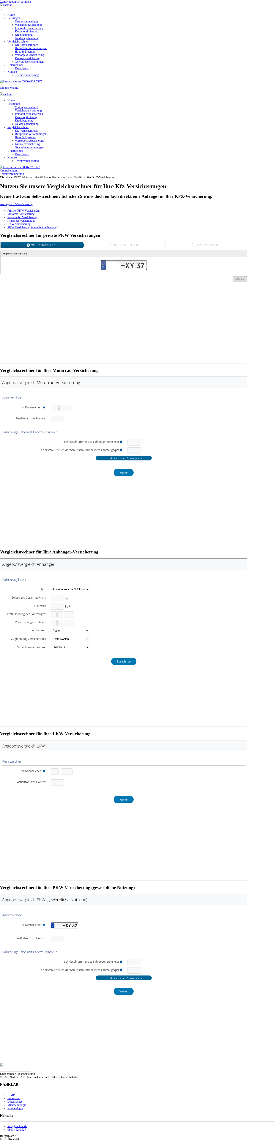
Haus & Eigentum (25, 51)
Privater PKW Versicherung (23, 210)
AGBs (11, 1094)
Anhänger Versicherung (21, 220)
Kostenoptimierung (26, 31)
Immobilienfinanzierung (29, 28)
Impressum (13, 1098)
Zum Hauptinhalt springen (15, 1)
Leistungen (14, 18)
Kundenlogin (15, 1108)
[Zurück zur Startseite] (6, 5)
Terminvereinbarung (27, 75)
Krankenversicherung (27, 58)
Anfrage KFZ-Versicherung (16, 204)
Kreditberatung (24, 34)
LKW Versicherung (19, 224)
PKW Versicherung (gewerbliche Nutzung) (32, 227)
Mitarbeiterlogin (16, 1105)
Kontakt (12, 71)
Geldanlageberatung (27, 38)
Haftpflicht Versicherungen (31, 48)
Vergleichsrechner (18, 41)
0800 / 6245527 (16, 1129)
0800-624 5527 (30, 167)
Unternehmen (15, 65)
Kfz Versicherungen (26, 44)
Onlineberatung (9, 87)
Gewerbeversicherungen (29, 61)
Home (11, 14)
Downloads (22, 68)
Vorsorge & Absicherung (29, 54)
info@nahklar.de (17, 1126)
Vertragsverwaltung (26, 21)
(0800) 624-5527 (31, 81)
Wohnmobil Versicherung (22, 217)
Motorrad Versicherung (21, 213)
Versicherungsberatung (28, 24)
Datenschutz (14, 1101)
